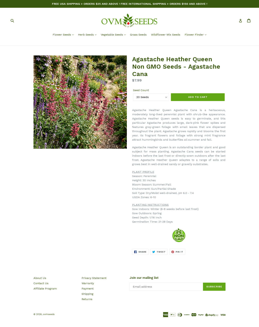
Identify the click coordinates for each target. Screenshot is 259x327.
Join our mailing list (144, 277)
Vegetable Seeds (112, 34)
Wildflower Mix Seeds (165, 34)
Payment (88, 288)
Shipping (87, 293)
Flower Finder (195, 34)
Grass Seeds (138, 34)
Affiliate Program (45, 288)
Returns (87, 299)
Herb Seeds (86, 34)
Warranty (88, 283)
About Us (39, 278)
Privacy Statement (94, 278)
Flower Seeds (62, 34)
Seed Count (141, 90)
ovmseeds (49, 314)
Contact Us (40, 283)
